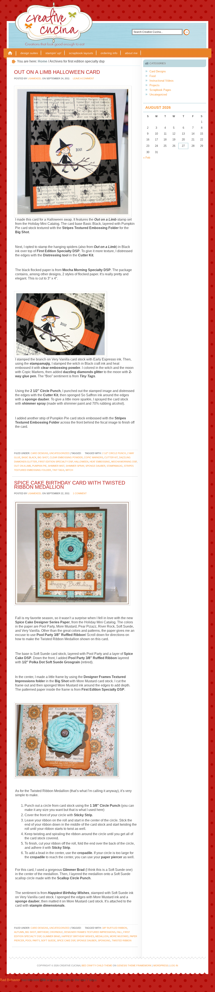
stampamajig (115, 466)
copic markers (93, 457)
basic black (29, 457)
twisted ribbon (121, 940)
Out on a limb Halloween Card (57, 72)
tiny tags (58, 470)
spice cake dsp (66, 940)
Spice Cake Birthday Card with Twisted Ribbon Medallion (69, 485)
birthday (43, 932)
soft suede (48, 940)
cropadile (56, 932)
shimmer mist (56, 466)
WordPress (160, 965)
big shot (43, 457)
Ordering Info (109, 53)
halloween (81, 461)
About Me (131, 53)
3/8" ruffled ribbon (114, 928)
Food (152, 76)
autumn (19, 932)
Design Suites (29, 53)
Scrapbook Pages (160, 89)
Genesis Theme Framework (134, 965)
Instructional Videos (161, 80)
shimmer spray (75, 466)
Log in (174, 965)
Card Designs (39, 453)
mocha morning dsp (124, 461)
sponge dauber (95, 466)
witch (69, 470)
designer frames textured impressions (89, 932)
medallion (102, 936)
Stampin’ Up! (53, 53)
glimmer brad (51, 936)
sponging (104, 940)
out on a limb (22, 466)
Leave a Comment (83, 78)
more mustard (119, 936)
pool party (32, 940)
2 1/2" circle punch (114, 453)
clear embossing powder (66, 457)
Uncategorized (59, 453)
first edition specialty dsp (55, 461)
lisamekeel (35, 78)
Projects (154, 85)
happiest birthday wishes (78, 936)
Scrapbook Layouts (81, 53)
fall (119, 932)
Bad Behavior (10, 980)
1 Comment (80, 493)
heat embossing (100, 461)
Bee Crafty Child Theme (97, 965)
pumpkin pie (39, 466)
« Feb (146, 157)
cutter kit (111, 457)
